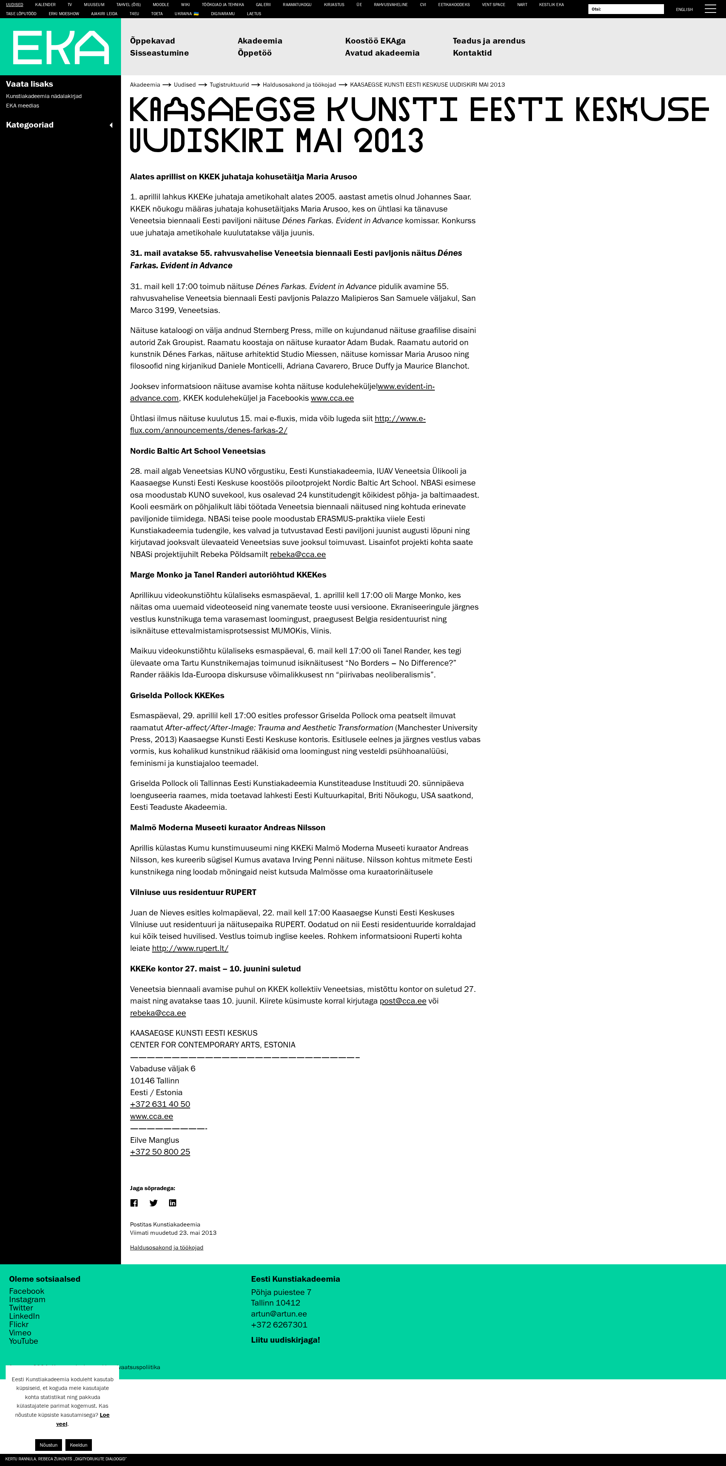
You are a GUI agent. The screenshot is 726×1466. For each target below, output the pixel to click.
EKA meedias (22, 105)
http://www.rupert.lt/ (190, 948)
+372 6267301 (279, 1325)
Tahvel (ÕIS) (128, 4)
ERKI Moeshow (64, 13)
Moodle (161, 4)
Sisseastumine (159, 52)
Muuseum (94, 4)
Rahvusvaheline (391, 4)
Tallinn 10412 (275, 1303)
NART (522, 4)
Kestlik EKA (551, 4)
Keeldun (78, 1445)
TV (70, 4)
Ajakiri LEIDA (104, 13)
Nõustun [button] (48, 1445)
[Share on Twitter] (152, 1203)
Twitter (21, 1308)
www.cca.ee (332, 398)
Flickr (18, 1324)
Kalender (45, 4)
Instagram (27, 1299)
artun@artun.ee (279, 1314)
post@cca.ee (403, 1001)
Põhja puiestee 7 (281, 1292)
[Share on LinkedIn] (172, 1203)
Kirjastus (334, 4)
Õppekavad (152, 40)
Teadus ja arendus (489, 40)
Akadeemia (260, 40)
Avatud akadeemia (382, 52)
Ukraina (183, 13)
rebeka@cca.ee (298, 554)
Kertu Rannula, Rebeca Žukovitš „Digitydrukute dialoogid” (66, 1458)
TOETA (157, 13)
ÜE (359, 4)
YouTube (23, 1341)
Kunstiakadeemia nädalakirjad (44, 96)
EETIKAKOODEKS (454, 4)
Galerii (263, 4)
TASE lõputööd (21, 13)
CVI (423, 4)
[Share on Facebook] (133, 1203)
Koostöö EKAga (375, 40)
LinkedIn (24, 1316)
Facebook (26, 1291)
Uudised (14, 4)
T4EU (135, 13)
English (684, 9)
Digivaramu (223, 13)
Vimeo (20, 1333)
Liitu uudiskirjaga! (285, 1339)
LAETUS (254, 13)
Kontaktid (472, 52)
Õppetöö (255, 52)
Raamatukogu (297, 4)
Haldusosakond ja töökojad (166, 1247)
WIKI (185, 4)
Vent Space (493, 4)
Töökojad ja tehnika (223, 4)
